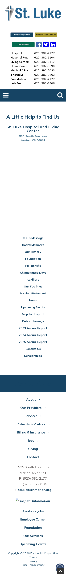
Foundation (33, 259)
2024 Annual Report (33, 335)
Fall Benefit (33, 266)
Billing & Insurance (31, 432)
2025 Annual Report (33, 342)
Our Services (33, 536)
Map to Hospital (33, 314)
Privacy (33, 561)
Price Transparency (33, 564)
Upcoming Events (33, 307)
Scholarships (33, 356)
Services (31, 416)
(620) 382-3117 (44, 61)
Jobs (31, 440)
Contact (33, 457)
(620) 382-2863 (44, 74)
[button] (60, 571)
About (31, 399)
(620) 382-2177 (44, 53)
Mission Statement (33, 293)
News (33, 300)
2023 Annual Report (33, 328)
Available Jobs (33, 511)
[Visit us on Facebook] (39, 44)
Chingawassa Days (33, 272)
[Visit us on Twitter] (46, 44)
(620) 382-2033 (44, 70)
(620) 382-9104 (44, 57)
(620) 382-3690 (44, 66)
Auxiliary (33, 279)
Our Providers (30, 408)
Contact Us (33, 349)
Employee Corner (33, 519)
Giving (33, 449)
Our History (33, 252)
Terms (33, 557)
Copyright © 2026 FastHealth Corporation (33, 553)
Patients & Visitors (30, 424)
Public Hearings (33, 321)
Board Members (33, 245)
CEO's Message (33, 238)
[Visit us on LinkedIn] (53, 44)
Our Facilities (33, 286)
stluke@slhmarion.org (34, 490)
